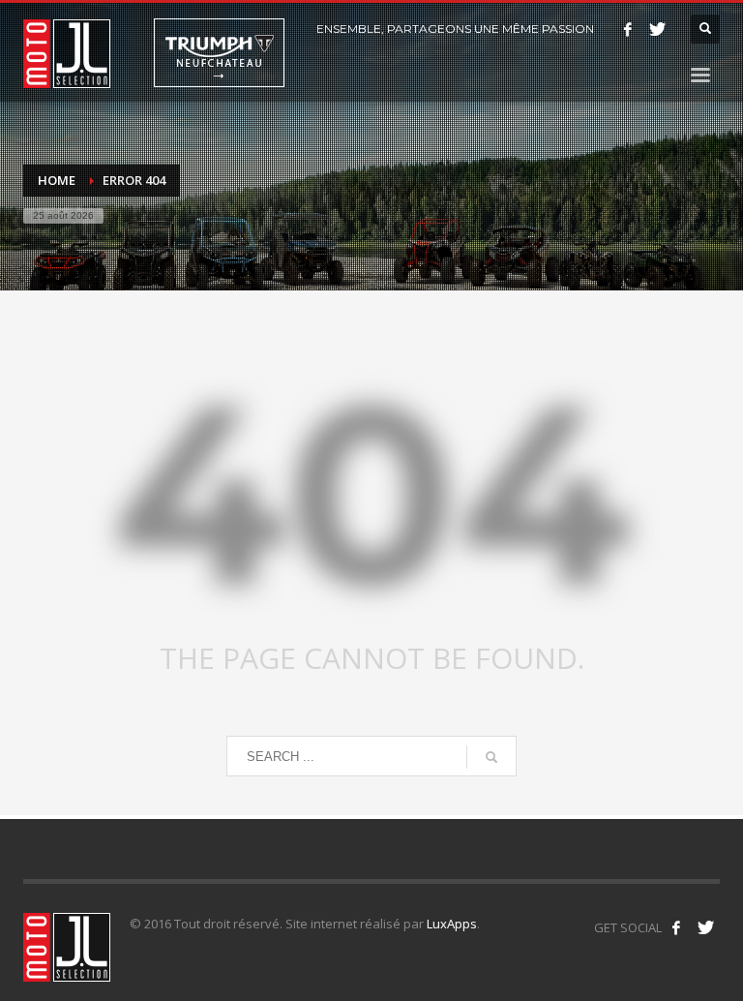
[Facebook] (627, 29)
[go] (491, 757)
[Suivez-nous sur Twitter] (705, 927)
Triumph (219, 52)
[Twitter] (656, 29)
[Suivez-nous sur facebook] (676, 927)
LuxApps (452, 923)
